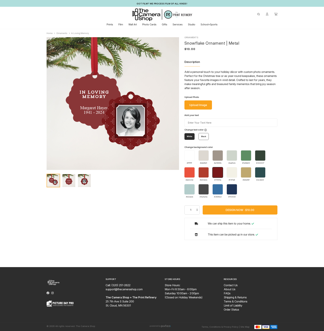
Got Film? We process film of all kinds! (162, 3)
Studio (191, 24)
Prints (110, 24)
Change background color (198, 147)
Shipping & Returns (235, 297)
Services (178, 24)
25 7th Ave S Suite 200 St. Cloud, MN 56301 (131, 301)
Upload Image (198, 105)
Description (192, 62)
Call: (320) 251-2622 (118, 285)
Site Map (245, 326)
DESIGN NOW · (235, 210)
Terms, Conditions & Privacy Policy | (220, 326)
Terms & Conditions (235, 301)
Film (120, 24)
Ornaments (61, 33)
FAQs (227, 293)
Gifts (164, 24)
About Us (229, 289)
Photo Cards (149, 24)
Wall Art (132, 24)
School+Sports (209, 24)
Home (50, 33)
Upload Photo (191, 97)
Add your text (191, 115)
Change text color (194, 129)
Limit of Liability (233, 305)
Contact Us (231, 285)
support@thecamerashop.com (124, 289)
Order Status (231, 309)
